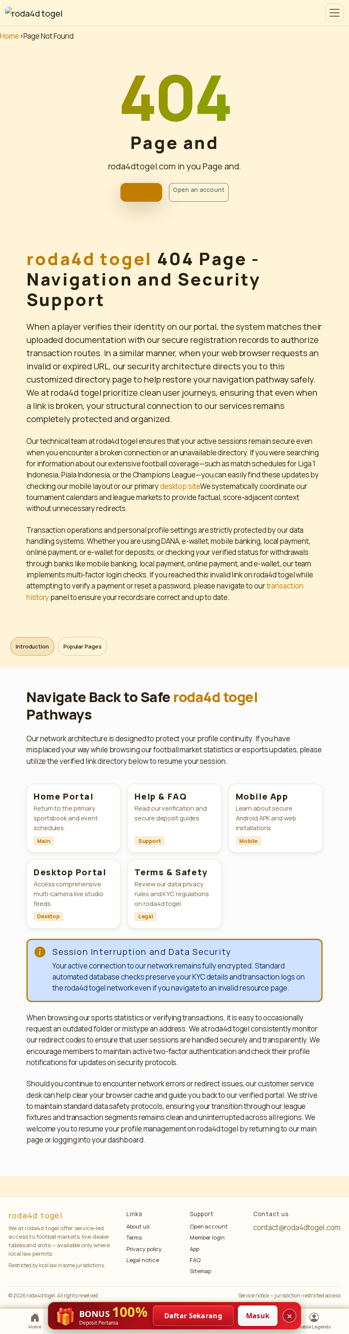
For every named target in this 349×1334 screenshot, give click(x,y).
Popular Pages (82, 646)
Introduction (32, 646)
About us (137, 1226)
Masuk (258, 1315)
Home (9, 36)
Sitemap (200, 1271)
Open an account (198, 190)
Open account (209, 1226)
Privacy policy (144, 1249)
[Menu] (334, 12)
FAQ (195, 1260)
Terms (134, 1237)
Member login (207, 1237)
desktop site (180, 486)
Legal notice (142, 1260)
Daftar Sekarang (193, 1315)
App (194, 1249)
